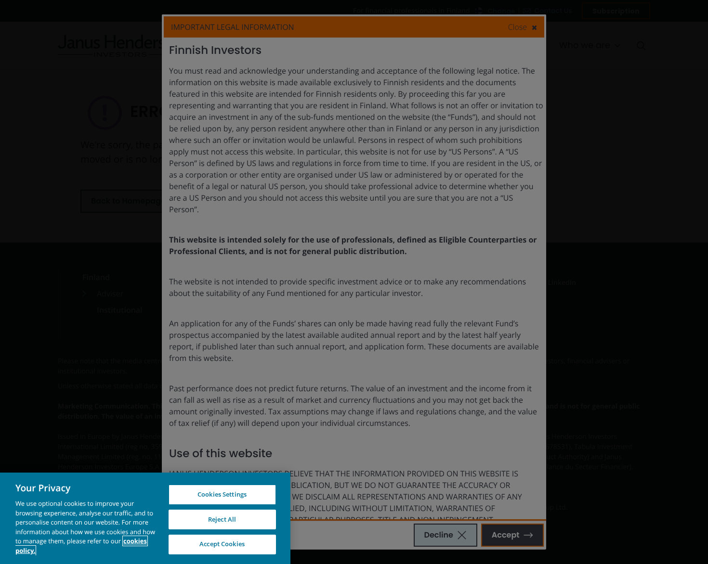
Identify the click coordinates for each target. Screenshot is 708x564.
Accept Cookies (222, 543)
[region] (145, 518)
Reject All (222, 519)
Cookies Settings (222, 494)
